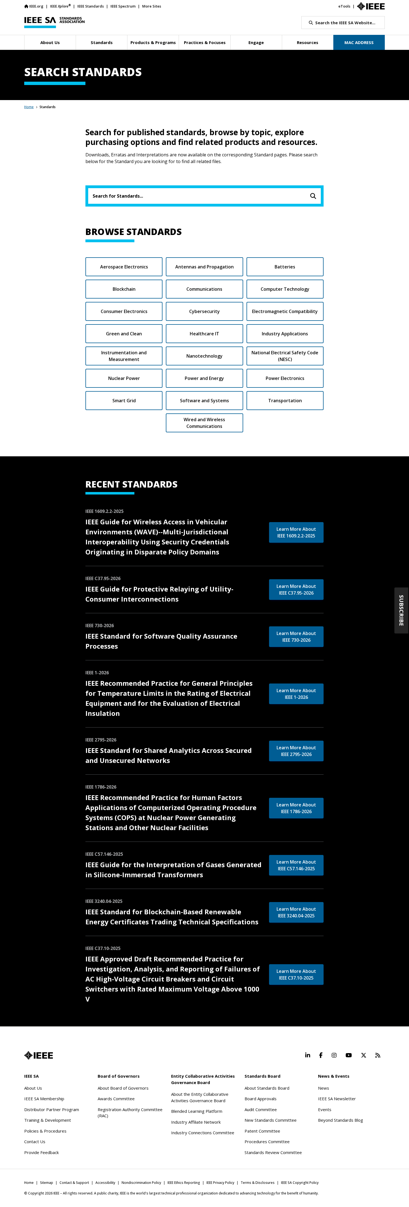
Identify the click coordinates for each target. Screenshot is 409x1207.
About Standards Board (267, 1088)
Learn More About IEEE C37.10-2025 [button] (296, 974)
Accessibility (105, 1182)
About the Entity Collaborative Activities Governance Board (199, 1097)
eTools (344, 6)
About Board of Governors (123, 1088)
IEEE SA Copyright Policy (300, 1182)
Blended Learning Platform (196, 1111)
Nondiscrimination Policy (141, 1182)
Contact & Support (74, 1182)
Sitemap (46, 1182)
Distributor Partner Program (51, 1109)
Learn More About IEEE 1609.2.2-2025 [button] (296, 532)
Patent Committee (262, 1131)
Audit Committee (261, 1109)
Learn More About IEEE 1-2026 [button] (296, 693)
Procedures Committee (267, 1141)
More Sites (151, 6)
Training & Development (47, 1120)
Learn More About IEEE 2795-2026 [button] (296, 751)
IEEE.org (36, 6)
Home (29, 107)
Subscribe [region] (401, 610)
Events (324, 1109)
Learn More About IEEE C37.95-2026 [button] (296, 589)
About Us (33, 1088)
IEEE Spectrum (122, 6)
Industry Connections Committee (202, 1132)
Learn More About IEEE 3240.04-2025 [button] (296, 912)
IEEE (60, 6)
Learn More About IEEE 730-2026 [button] (296, 636)
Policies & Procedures (45, 1131)
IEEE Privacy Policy (220, 1182)
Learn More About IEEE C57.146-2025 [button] (296, 865)
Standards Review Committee (273, 1152)
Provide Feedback (41, 1152)
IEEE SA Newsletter (337, 1098)
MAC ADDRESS (359, 42)
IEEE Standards (90, 6)
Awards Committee (116, 1098)
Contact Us (34, 1141)
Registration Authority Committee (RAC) (130, 1113)
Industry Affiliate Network (196, 1122)
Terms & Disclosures (258, 1182)
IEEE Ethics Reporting (183, 1182)
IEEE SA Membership (44, 1098)
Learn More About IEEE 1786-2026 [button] (296, 808)
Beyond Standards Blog (340, 1120)
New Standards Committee (271, 1120)
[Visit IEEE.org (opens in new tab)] (38, 1055)
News (323, 1088)
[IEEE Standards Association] (54, 22)
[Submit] (313, 196)
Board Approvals (261, 1098)
